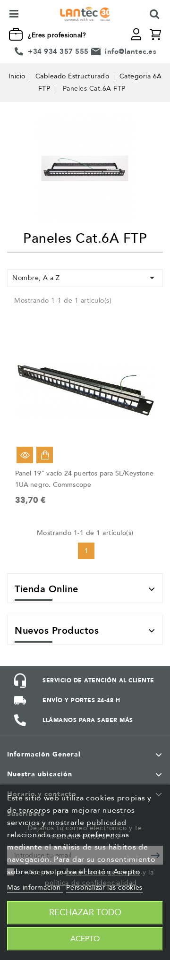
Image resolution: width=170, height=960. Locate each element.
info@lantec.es (130, 51)
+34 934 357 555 (58, 51)
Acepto (85, 939)
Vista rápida (25, 455)
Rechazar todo (85, 912)
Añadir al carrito (44, 455)
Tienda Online (46, 589)
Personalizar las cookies (104, 887)
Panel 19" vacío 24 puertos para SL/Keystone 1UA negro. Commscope (84, 479)
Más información (35, 887)
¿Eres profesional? (57, 35)
